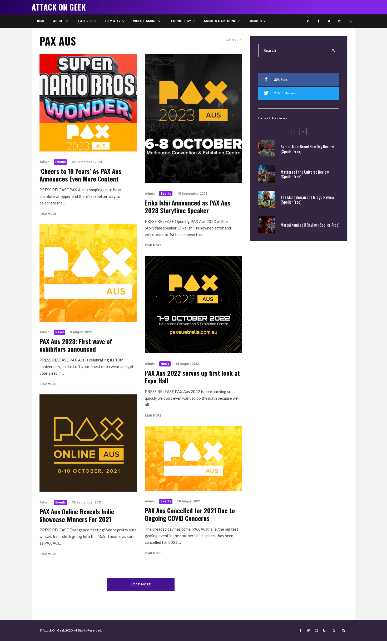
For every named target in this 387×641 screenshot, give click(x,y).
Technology (180, 21)
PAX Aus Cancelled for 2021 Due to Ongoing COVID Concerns (190, 514)
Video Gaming (145, 21)
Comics (255, 21)
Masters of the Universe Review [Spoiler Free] (305, 174)
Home (40, 21)
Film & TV (113, 21)
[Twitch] (324, 630)
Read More (47, 214)
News (59, 332)
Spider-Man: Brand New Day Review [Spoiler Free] (307, 149)
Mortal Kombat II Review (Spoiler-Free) (310, 224)
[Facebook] (319, 21)
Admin (44, 162)
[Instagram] (339, 21)
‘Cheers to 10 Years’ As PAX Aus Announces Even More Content (80, 175)
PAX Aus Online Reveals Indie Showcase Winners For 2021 (76, 515)
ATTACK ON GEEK (59, 7)
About (58, 21)
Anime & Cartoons (220, 21)
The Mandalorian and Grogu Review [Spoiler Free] (307, 199)
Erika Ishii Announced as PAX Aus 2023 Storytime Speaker (187, 206)
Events (60, 162)
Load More (141, 584)
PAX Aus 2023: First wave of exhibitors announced (75, 345)
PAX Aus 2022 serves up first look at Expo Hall (192, 376)
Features (84, 21)
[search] (333, 50)
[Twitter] (329, 21)
